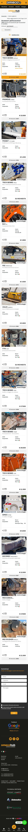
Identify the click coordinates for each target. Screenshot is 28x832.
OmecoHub (3, 16)
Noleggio (23, 7)
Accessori (11, 7)
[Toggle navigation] (2, 2)
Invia (14, 713)
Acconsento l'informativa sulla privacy (11, 705)
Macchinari (4, 7)
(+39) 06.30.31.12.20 (8, 775)
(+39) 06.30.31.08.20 (8, 774)
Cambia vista (15, 35)
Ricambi (17, 7)
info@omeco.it (4, 768)
